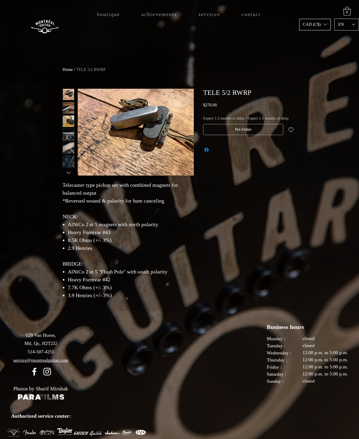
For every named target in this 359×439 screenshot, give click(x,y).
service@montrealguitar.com (40, 360)
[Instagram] (47, 371)
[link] (347, 11)
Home (68, 69)
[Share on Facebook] (206, 150)
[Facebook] (34, 371)
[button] (315, 24)
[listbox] (315, 24)
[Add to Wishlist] (290, 129)
